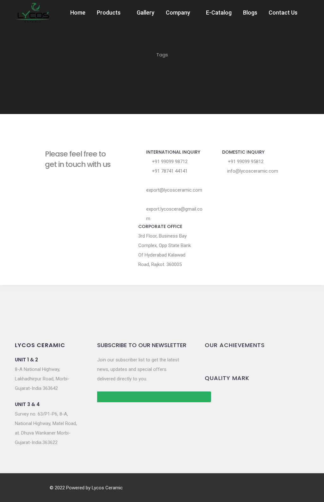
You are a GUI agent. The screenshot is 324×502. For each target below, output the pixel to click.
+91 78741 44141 (169, 171)
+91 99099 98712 (169, 161)
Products (109, 12)
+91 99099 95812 (245, 161)
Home (77, 12)
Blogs (250, 12)
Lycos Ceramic (107, 488)
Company (178, 12)
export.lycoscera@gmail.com (174, 213)
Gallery (145, 12)
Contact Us (283, 12)
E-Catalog (219, 12)
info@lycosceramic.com (252, 171)
